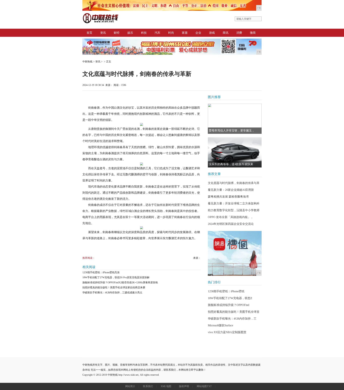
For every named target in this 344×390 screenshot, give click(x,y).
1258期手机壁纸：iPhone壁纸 (226, 291)
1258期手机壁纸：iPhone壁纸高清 (101, 272)
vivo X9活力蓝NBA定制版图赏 (227, 332)
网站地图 (202, 386)
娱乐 (130, 32)
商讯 (225, 32)
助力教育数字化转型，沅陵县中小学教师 (233, 210)
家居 (185, 32)
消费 (239, 32)
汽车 (157, 32)
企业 (198, 32)
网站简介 (130, 386)
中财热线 (87, 61)
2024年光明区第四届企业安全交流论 (231, 223)
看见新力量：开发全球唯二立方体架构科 (233, 203)
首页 (89, 32)
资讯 (103, 32)
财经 (117, 32)
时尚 (171, 32)
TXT (209, 386)
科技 (144, 32)
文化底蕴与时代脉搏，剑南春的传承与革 (233, 183)
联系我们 (148, 386)
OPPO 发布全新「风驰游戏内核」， (230, 217)
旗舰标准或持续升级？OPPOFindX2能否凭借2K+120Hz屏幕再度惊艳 (120, 282)
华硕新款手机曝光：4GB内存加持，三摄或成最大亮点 (112, 292)
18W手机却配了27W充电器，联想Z (230, 298)
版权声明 (184, 386)
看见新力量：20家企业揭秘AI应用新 (231, 189)
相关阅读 (88, 267)
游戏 (212, 32)
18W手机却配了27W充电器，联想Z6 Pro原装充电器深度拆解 (115, 277)
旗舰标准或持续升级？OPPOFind (228, 304)
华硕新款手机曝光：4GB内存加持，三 (232, 318)
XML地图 (166, 386)
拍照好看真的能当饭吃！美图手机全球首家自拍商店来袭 (113, 287)
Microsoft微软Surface (220, 325)
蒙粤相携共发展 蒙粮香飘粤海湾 (228, 196)
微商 (253, 32)
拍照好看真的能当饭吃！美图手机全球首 (233, 311)
